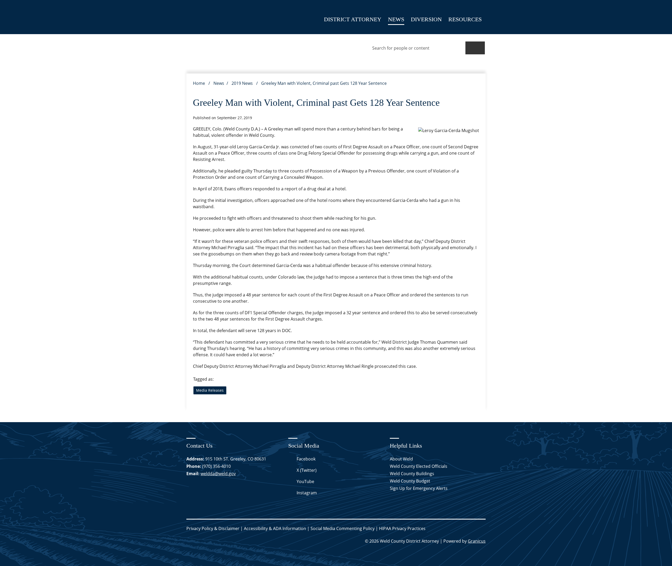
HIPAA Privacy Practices (402, 528)
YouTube (305, 481)
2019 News (243, 83)
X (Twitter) (307, 470)
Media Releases (210, 390)
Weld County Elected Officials (418, 466)
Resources (465, 19)
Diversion (426, 19)
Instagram (307, 493)
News (396, 19)
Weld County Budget (410, 481)
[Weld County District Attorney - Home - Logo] (200, 17)
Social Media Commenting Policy (343, 528)
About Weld (401, 459)
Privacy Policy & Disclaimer (212, 528)
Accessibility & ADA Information (275, 528)
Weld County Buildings (412, 473)
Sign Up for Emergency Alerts (419, 488)
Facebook (306, 459)
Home (199, 83)
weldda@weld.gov (218, 473)
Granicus (477, 541)
